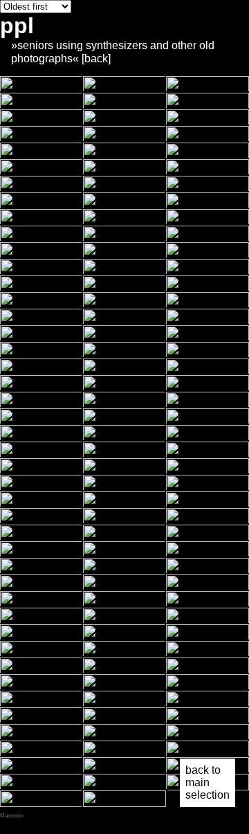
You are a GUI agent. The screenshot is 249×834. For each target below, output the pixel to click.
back (96, 58)
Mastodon (11, 816)
